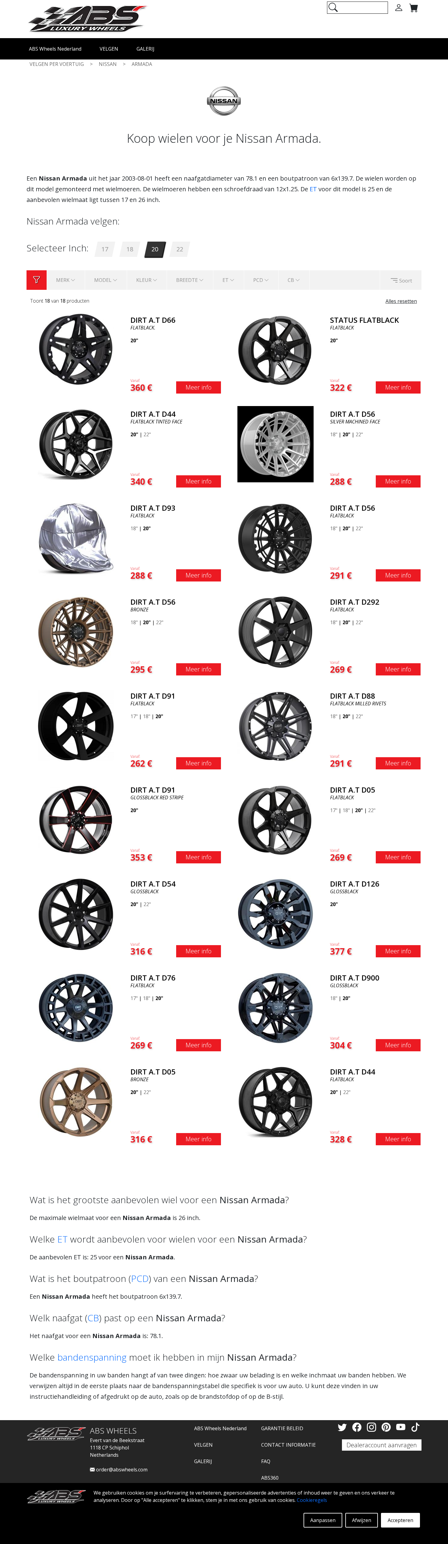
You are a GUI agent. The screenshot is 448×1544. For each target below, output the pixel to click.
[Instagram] (372, 1427)
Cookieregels (312, 1500)
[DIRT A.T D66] (76, 349)
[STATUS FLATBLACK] (275, 349)
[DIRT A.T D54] (76, 913)
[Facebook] (358, 1427)
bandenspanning (91, 1357)
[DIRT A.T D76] (76, 1007)
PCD (140, 1278)
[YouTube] (402, 1427)
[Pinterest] (387, 1427)
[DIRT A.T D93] (76, 537)
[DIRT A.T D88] (275, 725)
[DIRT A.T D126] (275, 913)
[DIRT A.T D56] (275, 443)
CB (93, 1318)
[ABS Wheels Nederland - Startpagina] (87, 18)
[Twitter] (343, 1427)
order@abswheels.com (121, 1469)
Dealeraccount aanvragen (381, 1445)
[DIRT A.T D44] (76, 443)
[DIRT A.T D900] (275, 1007)
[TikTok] (415, 1427)
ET (313, 189)
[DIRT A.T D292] (275, 631)
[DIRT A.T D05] (275, 819)
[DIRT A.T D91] (76, 725)
